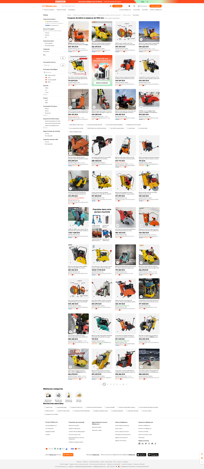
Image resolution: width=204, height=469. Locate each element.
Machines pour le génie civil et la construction (109, 15)
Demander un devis (97, 430)
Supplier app (95, 454)
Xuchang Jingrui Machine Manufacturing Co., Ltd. (78, 273)
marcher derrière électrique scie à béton (149, 407)
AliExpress (79, 461)
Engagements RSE (50, 431)
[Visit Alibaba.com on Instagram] (149, 443)
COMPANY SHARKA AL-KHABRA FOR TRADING (149, 164)
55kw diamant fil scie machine (134, 124)
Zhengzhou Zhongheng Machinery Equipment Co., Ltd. (149, 117)
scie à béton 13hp (143, 128)
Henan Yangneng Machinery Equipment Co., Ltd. (78, 119)
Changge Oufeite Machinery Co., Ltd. (101, 117)
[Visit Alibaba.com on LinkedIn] (143, 443)
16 (123, 384)
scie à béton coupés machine (117, 128)
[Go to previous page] (101, 384)
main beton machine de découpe (94, 407)
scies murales (132, 128)
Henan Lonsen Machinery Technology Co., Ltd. (78, 50)
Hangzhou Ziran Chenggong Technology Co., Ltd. (102, 199)
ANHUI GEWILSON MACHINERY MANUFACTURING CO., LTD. (125, 165)
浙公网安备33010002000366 (128, 466)
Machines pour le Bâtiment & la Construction (84, 15)
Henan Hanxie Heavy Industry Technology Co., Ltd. (102, 273)
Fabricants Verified (96, 427)
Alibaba (69, 15)
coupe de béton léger (62, 407)
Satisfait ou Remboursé (74, 428)
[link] (202, 454)
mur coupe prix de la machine (76, 128)
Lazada (102, 461)
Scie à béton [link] (136, 15)
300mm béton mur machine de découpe (97, 128)
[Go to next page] (126, 384)
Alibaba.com (132, 454)
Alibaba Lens (52, 454)
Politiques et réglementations (76, 442)
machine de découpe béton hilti (95, 124)
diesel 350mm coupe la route (76, 124)
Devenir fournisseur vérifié (145, 434)
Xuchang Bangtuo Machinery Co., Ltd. (124, 236)
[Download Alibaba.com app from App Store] (141, 454)
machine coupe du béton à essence (127, 407)
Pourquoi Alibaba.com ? (51, 425)
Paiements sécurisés (74, 425)
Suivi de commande (143, 431)
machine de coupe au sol (76, 407)
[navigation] (54, 199)
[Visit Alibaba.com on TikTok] (155, 443)
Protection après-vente (74, 434)
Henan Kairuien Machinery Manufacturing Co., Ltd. (78, 202)
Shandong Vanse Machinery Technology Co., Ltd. (78, 236)
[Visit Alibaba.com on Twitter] (146, 443)
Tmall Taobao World (94, 461)
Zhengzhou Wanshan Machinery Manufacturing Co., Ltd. (149, 50)
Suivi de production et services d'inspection (76, 438)
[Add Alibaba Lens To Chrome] (68, 454)
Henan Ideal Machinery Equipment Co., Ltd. (125, 84)
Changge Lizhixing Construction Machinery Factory (78, 84)
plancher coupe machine (63, 410)
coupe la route (49, 407)
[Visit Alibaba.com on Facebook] (139, 443)
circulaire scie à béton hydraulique (82, 410)
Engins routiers (127, 15)
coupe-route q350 (110, 407)
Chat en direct (118, 428)
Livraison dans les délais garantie (77, 431)
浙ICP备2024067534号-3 (142, 466)
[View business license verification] (116, 466)
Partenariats (141, 437)
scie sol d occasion (147, 410)
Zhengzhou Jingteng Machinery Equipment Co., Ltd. (125, 117)
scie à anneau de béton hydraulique (115, 124)
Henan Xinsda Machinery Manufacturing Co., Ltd (78, 164)
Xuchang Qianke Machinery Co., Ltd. (124, 273)
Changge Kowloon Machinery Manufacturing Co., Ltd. (125, 50)
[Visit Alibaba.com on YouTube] (152, 443)
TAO (114, 461)
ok (63, 58)
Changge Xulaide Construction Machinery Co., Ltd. (149, 84)
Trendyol (119, 461)
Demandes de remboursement (123, 434)
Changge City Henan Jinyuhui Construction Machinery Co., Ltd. (125, 199)
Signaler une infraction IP (121, 437)
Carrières (47, 434)
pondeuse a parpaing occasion (101, 410)
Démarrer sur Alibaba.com (144, 428)
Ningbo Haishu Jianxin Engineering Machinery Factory (149, 199)
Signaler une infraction (120, 440)
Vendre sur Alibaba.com (144, 425)
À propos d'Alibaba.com (51, 422)
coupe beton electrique (133, 410)
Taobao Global (108, 461)
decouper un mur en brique (52, 414)
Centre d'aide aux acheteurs (122, 425)
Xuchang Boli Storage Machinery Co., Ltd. (102, 164)
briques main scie (50, 410)
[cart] (134, 6)
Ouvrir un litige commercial (122, 431)
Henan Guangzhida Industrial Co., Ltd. (101, 50)
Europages (125, 461)
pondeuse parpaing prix (118, 410)
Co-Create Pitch (49, 428)
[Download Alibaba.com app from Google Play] (153, 454)
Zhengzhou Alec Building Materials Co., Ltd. (149, 236)
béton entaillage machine (76, 131)
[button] (110, 6)
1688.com (85, 461)
